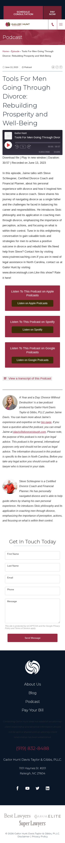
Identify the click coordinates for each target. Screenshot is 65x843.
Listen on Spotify (32, 329)
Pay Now (52, 13)
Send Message (32, 638)
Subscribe (44, 151)
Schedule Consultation (23, 13)
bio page (46, 422)
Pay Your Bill (33, 710)
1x (23, 146)
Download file (10, 157)
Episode (15, 51)
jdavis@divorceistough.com (29, 431)
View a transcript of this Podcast (29, 378)
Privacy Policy (40, 836)
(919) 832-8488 (32, 748)
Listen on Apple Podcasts (33, 303)
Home (5, 51)
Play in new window (34, 157)
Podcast (32, 701)
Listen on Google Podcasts (32, 360)
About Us (32, 684)
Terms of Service (22, 628)
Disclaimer (24, 836)
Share (57, 151)
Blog (32, 693)
